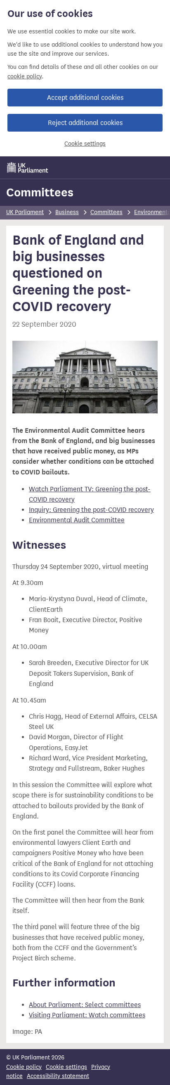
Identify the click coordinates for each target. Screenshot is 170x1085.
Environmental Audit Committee (77, 520)
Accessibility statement (58, 1076)
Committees (39, 192)
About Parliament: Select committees (85, 1005)
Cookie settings (85, 143)
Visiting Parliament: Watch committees (87, 1015)
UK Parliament (25, 212)
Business (67, 212)
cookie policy (24, 76)
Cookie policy (24, 1067)
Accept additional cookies (85, 97)
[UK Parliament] (27, 167)
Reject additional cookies (85, 123)
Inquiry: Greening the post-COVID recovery (91, 510)
